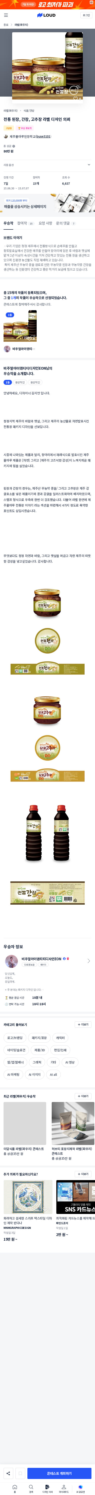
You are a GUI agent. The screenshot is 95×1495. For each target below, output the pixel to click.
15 (31, 223)
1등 (10, 315)
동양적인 (20, 382)
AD (91, 2)
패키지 (43, 964)
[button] (59, 1473)
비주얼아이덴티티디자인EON (23, 348)
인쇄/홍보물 (29, 964)
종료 (6, 24)
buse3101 (43, 136)
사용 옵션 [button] (9, 165)
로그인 (86, 15)
